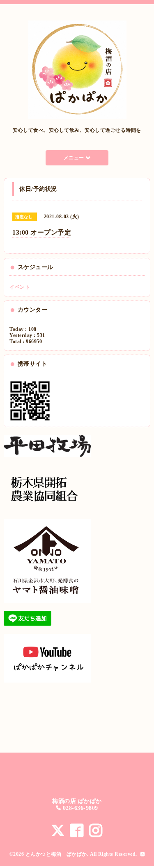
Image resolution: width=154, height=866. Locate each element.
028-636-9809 (80, 808)
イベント (19, 287)
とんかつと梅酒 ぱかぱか (56, 854)
